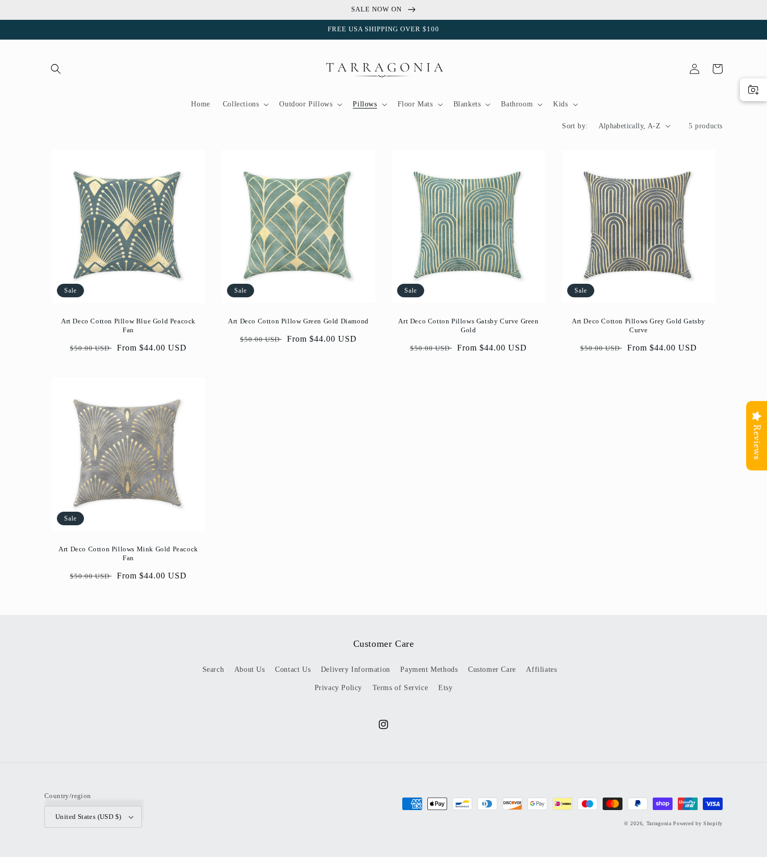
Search (213, 669)
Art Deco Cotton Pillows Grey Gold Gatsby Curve (638, 325)
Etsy (445, 688)
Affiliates (541, 669)
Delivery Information (355, 669)
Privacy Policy (338, 688)
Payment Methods (429, 669)
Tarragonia (659, 823)
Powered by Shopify (698, 823)
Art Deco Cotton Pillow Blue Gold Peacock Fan (128, 325)
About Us (249, 669)
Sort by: (575, 126)
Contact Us (292, 669)
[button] (55, 68)
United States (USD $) (88, 816)
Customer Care (492, 669)
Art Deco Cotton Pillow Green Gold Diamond (298, 321)
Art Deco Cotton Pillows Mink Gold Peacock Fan (128, 553)
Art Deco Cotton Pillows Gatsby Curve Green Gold (468, 325)
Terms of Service (400, 688)
